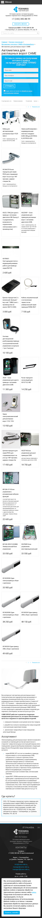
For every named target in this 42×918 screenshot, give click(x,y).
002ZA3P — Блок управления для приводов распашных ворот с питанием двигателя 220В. (28, 217)
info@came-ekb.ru (21, 864)
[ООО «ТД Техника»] (21, 9)
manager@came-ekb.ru (21, 867)
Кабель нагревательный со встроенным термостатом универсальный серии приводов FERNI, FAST (29, 302)
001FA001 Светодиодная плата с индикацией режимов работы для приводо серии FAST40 (10, 263)
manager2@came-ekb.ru (21, 869)
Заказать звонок (20, 24)
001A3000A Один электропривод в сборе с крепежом (11, 580)
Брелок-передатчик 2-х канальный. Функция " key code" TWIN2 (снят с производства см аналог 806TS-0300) (10, 302)
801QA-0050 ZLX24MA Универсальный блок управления (10, 546)
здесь (34, 892)
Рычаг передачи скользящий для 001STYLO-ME (27, 380)
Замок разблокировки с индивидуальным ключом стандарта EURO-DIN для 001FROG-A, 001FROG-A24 (29, 133)
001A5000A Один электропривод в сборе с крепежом (11, 615)
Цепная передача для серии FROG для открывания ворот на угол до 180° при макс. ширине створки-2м (10, 455)
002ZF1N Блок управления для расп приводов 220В (28, 453)
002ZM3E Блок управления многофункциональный (29, 546)
